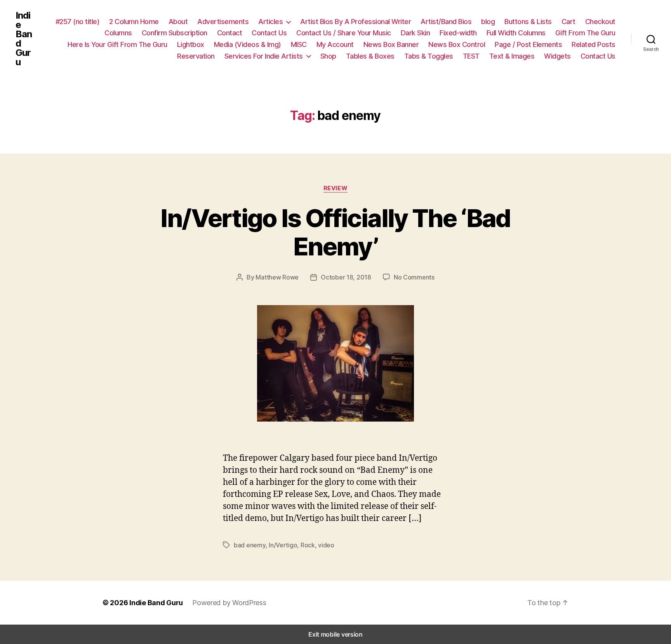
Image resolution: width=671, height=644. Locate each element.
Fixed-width (458, 33)
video (326, 545)
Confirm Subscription (174, 33)
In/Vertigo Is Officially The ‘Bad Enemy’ (335, 232)
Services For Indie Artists (263, 56)
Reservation (196, 56)
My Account (335, 44)
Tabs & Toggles (428, 56)
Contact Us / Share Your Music (343, 33)
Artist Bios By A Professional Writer (355, 21)
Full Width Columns (516, 33)
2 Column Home (134, 21)
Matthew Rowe (277, 277)
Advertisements (223, 21)
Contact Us (269, 33)
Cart (568, 21)
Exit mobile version (335, 634)
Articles (270, 21)
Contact (229, 33)
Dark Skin (415, 33)
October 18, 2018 (346, 277)
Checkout (600, 21)
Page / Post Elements (528, 44)
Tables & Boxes (370, 56)
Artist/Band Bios (446, 21)
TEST (471, 56)
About (178, 21)
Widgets (557, 56)
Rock (308, 545)
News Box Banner (391, 44)
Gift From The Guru (585, 33)
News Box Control (456, 44)
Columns (118, 33)
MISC (299, 44)
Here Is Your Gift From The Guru (117, 44)
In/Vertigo (283, 545)
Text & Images (512, 56)
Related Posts (593, 44)
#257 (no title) (78, 21)
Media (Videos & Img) (247, 44)
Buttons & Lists (528, 21)
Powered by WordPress (229, 603)
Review (335, 188)
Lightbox (190, 44)
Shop (328, 56)
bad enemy (250, 545)
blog (488, 21)
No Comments (414, 277)
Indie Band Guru (24, 39)
